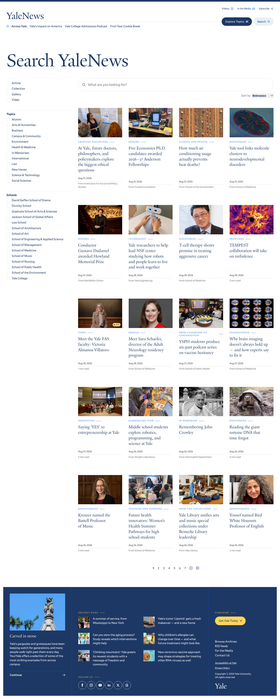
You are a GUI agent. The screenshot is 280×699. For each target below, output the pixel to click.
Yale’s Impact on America (46, 26)
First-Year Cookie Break (125, 26)
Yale (221, 686)
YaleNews (25, 17)
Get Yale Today (228, 621)
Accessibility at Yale (225, 663)
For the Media (224, 650)
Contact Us (222, 655)
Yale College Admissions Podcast (86, 26)
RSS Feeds (221, 646)
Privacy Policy (222, 668)
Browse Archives (226, 641)
